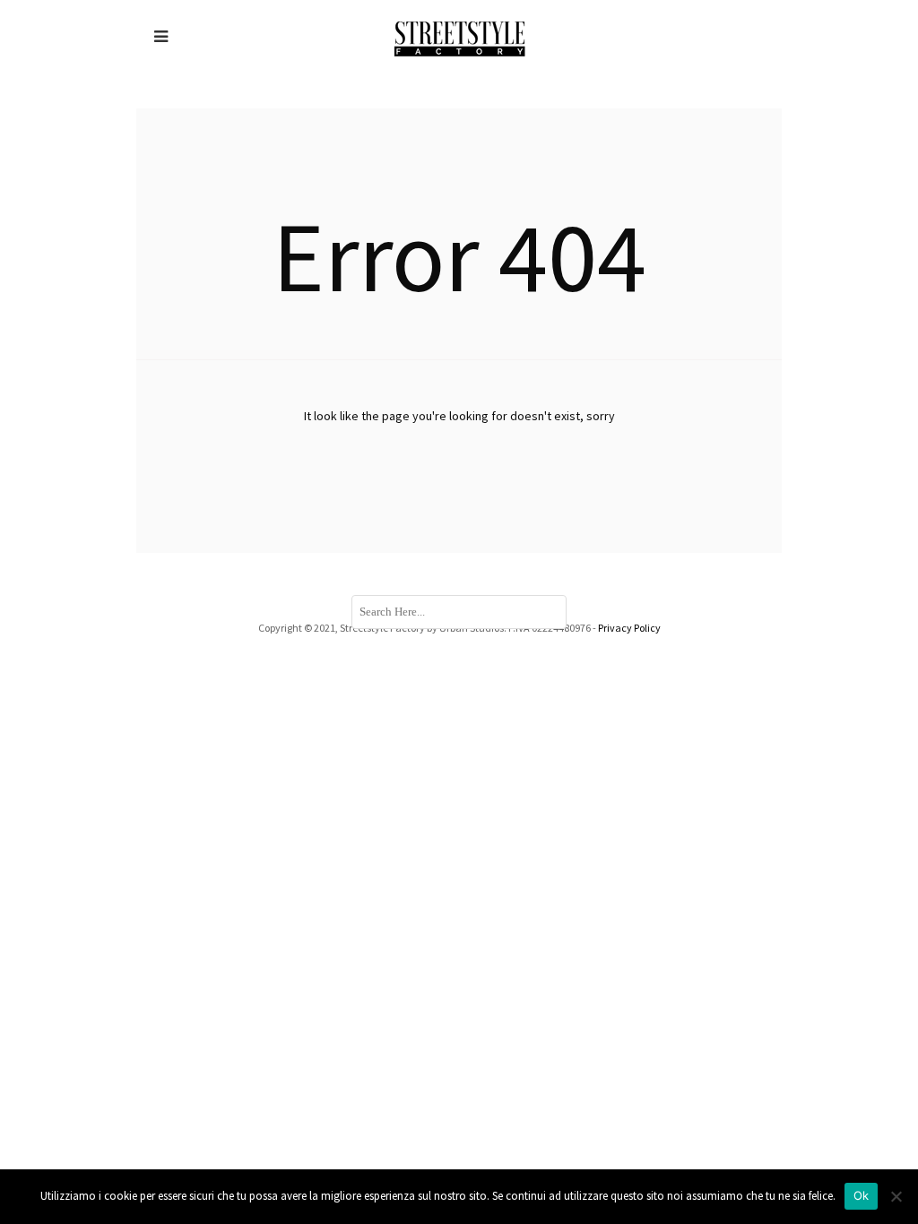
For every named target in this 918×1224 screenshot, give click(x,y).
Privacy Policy (629, 627)
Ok (861, 1195)
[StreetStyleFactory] (459, 37)
